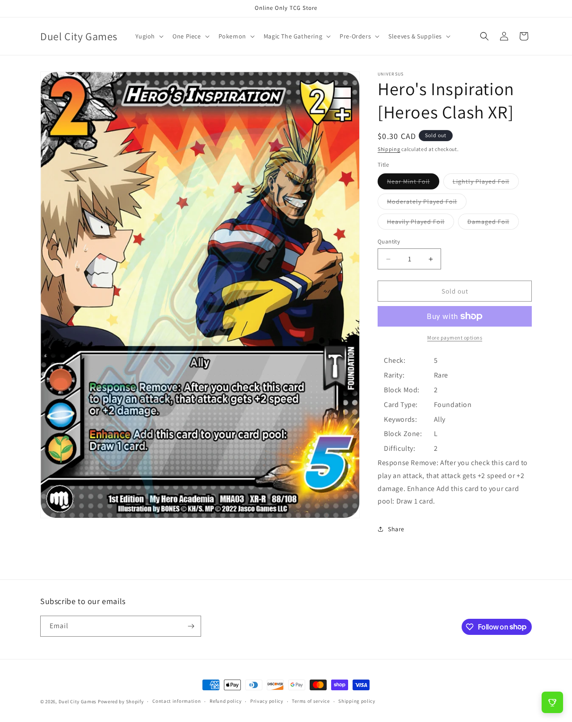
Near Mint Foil (413, 183)
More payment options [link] (454, 337)
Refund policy (225, 701)
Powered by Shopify (121, 701)
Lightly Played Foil (486, 183)
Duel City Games (78, 701)
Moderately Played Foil (427, 203)
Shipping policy (356, 701)
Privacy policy (266, 701)
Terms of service (310, 701)
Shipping (389, 149)
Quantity (389, 241)
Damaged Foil (493, 223)
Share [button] (396, 529)
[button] (149, 36)
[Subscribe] (191, 626)
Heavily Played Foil (420, 223)
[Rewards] (552, 702)
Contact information (176, 701)
